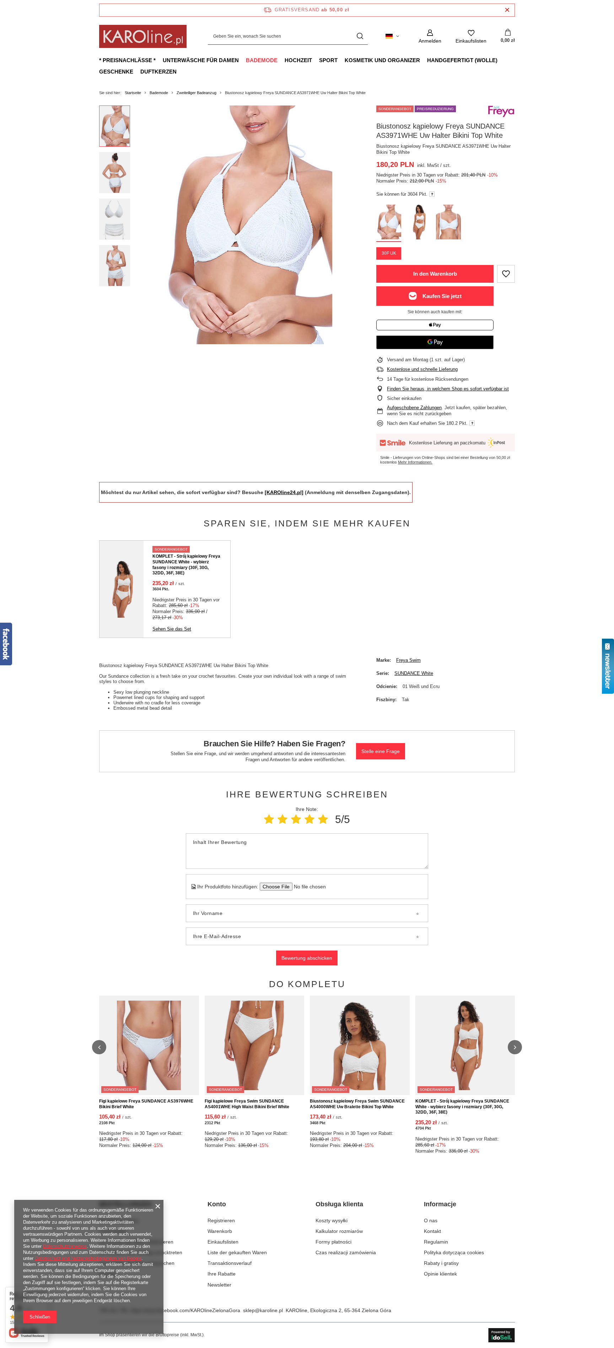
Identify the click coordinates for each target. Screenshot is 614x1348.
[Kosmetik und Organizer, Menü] (423, 60)
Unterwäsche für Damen (201, 60)
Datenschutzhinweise (65, 1246)
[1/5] (269, 819)
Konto (217, 1204)
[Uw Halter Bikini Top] (388, 223)
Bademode (262, 60)
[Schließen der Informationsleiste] (507, 10)
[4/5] (309, 819)
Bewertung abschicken (306, 958)
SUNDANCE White (413, 673)
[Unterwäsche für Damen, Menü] (242, 60)
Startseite (133, 93)
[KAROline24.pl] (284, 492)
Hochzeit (298, 60)
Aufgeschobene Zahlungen (414, 407)
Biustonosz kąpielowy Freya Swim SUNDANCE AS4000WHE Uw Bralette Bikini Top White (357, 1104)
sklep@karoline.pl (263, 1310)
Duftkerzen (158, 72)
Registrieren (221, 1220)
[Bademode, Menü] (281, 60)
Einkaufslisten (223, 1242)
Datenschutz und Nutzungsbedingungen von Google (88, 1258)
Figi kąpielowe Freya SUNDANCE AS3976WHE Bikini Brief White (146, 1104)
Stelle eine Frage (380, 751)
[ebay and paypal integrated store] (501, 1335)
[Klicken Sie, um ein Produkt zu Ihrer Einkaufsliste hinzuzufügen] (506, 274)
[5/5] (323, 819)
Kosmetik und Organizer (382, 60)
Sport (328, 60)
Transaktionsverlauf (230, 1263)
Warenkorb (220, 1231)
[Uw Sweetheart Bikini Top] (448, 223)
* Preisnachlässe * (127, 60)
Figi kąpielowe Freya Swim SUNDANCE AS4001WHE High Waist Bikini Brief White (247, 1104)
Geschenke (116, 72)
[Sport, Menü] (341, 60)
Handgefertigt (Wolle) (462, 60)
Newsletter (219, 1285)
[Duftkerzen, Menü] (180, 71)
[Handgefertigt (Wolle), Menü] (501, 60)
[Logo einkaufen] (143, 36)
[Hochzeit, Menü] (315, 60)
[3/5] (296, 819)
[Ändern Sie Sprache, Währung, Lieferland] (392, 36)
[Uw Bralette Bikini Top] (418, 223)
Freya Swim (408, 660)
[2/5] (282, 819)
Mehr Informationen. (415, 462)
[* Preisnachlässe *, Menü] (159, 60)
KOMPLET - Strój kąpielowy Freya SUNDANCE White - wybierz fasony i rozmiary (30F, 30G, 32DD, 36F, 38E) (186, 564)
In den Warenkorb (435, 274)
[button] (99, 1047)
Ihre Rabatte (222, 1274)
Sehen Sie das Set (171, 629)
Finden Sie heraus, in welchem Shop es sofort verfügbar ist (448, 388)
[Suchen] (360, 36)
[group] (247, 224)
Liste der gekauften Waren (237, 1252)
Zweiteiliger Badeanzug (196, 93)
